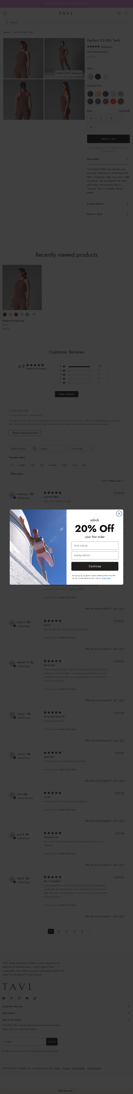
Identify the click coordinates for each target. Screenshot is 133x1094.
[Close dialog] (119, 513)
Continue (95, 566)
